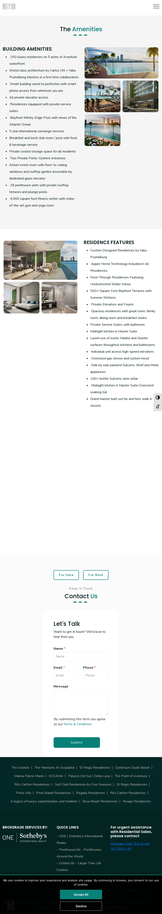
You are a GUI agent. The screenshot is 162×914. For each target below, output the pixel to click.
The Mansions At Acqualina (54, 767)
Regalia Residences (90, 793)
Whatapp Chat (121, 843)
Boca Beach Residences (100, 801)
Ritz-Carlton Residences (32, 784)
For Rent (95, 574)
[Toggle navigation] (155, 6)
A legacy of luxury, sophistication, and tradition (43, 801)
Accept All (81, 894)
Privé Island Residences (53, 793)
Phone (89, 668)
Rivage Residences (137, 801)
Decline (81, 906)
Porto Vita (23, 793)
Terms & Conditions (77, 724)
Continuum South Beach (132, 767)
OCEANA (56, 776)
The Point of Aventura (131, 776)
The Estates (21, 767)
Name (59, 649)
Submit (77, 742)
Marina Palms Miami (29, 776)
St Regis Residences (95, 767)
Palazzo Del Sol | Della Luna (89, 776)
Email (59, 668)
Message (61, 686)
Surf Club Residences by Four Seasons (83, 784)
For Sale (66, 574)
